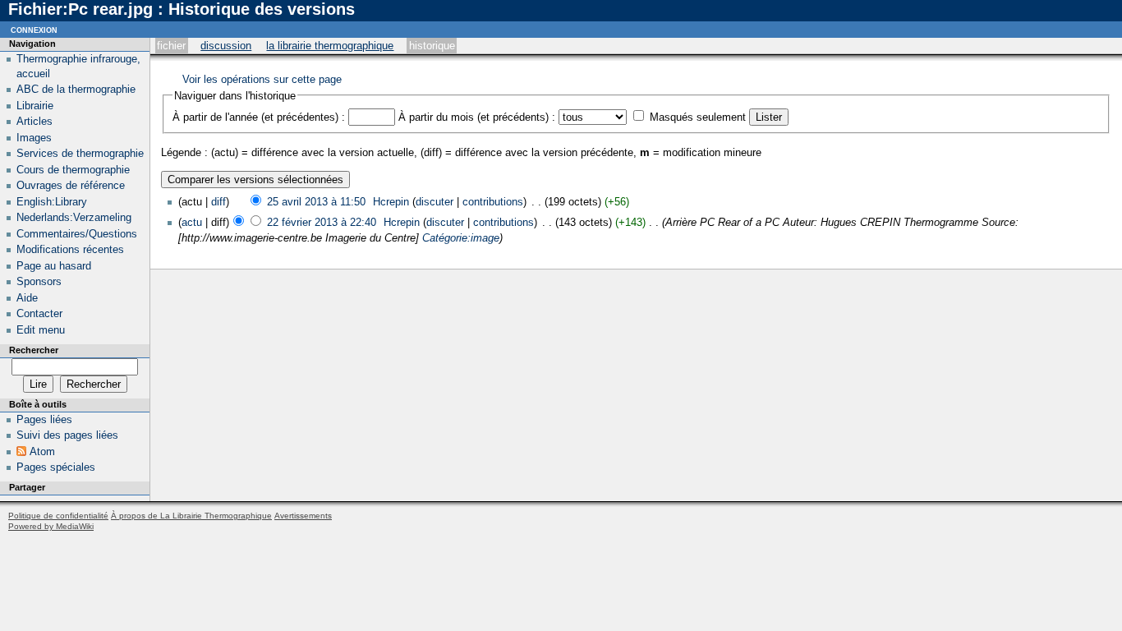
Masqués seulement (698, 117)
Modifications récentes (70, 249)
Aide (27, 298)
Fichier (171, 45)
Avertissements (303, 515)
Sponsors (39, 281)
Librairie (34, 105)
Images (34, 137)
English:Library (51, 202)
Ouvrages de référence (70, 185)
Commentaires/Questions (76, 234)
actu (192, 222)
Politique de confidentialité (58, 515)
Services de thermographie (80, 153)
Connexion (34, 29)
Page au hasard (53, 266)
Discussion (225, 45)
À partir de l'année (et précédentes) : (258, 117)
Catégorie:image (460, 238)
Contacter (39, 313)
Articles (34, 121)
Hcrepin (391, 202)
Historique (432, 45)
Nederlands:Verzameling (73, 217)
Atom (42, 451)
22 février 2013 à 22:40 (321, 222)
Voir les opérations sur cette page (262, 79)
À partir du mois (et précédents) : (476, 117)
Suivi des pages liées (67, 435)
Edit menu (40, 330)
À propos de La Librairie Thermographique (191, 515)
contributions (492, 202)
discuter (434, 202)
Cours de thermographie (73, 170)
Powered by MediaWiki (51, 526)
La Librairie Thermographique (329, 45)
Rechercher (33, 350)
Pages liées (44, 419)
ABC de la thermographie (76, 89)
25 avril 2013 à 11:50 (316, 202)
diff (218, 202)
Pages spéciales (55, 467)
